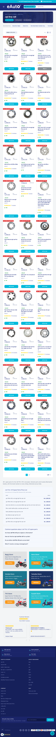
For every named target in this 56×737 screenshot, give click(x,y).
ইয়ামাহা (30, 674)
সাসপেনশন (2, 674)
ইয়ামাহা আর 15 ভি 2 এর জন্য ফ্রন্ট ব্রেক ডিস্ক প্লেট (10, 200)
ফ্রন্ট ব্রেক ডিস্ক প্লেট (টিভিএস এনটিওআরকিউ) (43, 165)
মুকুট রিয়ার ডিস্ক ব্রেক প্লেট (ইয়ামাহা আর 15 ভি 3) (10, 128)
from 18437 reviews (24, 621)
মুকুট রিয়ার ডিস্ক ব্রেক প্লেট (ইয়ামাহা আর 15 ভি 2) (10, 454)
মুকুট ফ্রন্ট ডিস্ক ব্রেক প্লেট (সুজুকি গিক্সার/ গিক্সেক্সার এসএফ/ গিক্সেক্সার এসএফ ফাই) (27, 311)
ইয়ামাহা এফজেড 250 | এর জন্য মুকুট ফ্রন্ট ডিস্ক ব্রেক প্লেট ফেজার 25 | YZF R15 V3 (44, 129)
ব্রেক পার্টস (2, 662)
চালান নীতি (2, 711)
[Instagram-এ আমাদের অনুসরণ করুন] (23, 730)
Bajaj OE (40, 60)
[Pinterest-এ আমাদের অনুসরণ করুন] (26, 730)
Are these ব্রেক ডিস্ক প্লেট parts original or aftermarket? (19, 532)
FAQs (2, 696)
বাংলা (2, 729)
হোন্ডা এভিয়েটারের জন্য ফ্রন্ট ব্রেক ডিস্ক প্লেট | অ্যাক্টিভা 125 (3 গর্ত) (27, 165)
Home (6, 14)
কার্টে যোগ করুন (11, 68)
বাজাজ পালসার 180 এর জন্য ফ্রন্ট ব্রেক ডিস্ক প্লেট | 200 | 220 (44, 384)
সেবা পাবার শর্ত (3, 713)
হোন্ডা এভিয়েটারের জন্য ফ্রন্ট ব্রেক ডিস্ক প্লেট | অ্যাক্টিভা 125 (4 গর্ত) (27, 347)
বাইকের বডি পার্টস (3, 664)
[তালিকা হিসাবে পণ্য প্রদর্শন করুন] (50, 32)
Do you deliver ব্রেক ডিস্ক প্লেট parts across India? (17, 540)
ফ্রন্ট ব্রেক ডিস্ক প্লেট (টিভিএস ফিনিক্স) (11, 164)
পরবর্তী (48, 474)
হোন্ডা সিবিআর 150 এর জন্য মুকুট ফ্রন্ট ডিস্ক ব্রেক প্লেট (11, 56)
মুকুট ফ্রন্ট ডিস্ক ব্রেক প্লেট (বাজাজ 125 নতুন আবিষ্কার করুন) (10, 275)
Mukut (6, 59)
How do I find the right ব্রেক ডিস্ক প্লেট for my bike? (17, 536)
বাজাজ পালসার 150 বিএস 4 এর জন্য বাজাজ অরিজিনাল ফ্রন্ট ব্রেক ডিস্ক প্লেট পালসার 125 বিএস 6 (44, 57)
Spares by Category (12, 14)
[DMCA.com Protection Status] (5, 735)
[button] (27, 640)
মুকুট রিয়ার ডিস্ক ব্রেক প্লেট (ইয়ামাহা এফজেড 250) (10, 419)
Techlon (40, 278)
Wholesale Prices (4, 701)
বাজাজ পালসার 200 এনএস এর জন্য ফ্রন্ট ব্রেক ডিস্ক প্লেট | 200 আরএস (10, 384)
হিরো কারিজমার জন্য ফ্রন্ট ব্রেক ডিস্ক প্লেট (44, 93)
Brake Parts (20, 14)
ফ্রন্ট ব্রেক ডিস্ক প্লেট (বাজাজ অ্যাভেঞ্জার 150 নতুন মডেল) (26, 188)
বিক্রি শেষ (44, 68)
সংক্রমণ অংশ (3, 672)
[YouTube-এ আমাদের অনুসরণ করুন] (29, 730)
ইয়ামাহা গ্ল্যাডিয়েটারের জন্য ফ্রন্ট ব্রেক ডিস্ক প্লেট (27, 93)
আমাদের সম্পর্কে (3, 691)
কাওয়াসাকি (30, 684)
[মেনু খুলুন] (3, 6)
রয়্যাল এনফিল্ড (31, 682)
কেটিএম (30, 679)
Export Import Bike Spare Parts (7, 703)
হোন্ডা (29, 667)
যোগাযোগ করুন (3, 693)
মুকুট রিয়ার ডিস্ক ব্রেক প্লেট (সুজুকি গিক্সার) (27, 419)
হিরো (29, 664)
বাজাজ (30, 662)
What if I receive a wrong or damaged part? (16, 544)
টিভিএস (30, 672)
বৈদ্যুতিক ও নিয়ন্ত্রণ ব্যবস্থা (5, 667)
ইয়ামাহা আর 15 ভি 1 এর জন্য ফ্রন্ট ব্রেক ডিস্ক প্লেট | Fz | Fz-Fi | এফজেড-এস (44, 348)
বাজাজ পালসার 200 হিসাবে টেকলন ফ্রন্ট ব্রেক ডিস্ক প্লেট (44, 275)
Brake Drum (25, 25)
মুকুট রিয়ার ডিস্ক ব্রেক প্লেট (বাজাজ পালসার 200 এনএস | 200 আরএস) (44, 419)
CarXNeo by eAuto (5, 677)
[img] (36, 619)
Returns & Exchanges (33, 693)
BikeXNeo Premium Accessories (8, 679)
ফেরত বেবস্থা (3, 708)
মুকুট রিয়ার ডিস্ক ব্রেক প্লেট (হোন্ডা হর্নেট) (44, 310)
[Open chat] (52, 733)
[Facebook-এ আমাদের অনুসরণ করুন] (21, 730)
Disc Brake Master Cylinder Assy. (38, 25)
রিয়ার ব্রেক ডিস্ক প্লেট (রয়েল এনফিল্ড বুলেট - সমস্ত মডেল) (10, 310)
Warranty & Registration (6, 698)
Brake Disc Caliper (16, 25)
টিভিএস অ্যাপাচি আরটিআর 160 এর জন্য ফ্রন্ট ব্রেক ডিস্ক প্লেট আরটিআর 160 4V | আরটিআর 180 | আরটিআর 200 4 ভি (44, 456)
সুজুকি (29, 669)
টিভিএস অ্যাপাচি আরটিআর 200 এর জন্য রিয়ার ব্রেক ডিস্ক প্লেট (10, 93)
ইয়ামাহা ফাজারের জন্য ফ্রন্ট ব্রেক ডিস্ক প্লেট (10, 240)
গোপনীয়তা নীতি (3, 706)
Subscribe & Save (47, 1)
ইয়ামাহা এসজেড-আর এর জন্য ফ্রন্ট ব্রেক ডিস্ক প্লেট (28, 275)
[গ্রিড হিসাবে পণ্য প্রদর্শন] (47, 32)
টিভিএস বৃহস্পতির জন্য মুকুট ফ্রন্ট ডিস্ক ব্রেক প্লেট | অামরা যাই (44, 240)
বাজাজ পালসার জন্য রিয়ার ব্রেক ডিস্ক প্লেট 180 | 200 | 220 (27, 384)
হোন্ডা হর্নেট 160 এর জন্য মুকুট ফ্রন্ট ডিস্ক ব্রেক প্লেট (10, 347)
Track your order (32, 691)
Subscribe (50, 719)
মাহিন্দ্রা (30, 677)
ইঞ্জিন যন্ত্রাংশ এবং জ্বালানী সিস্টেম (6, 669)
